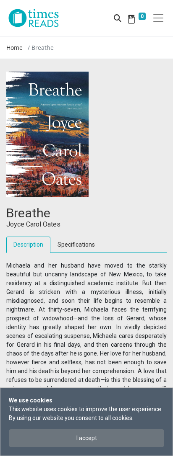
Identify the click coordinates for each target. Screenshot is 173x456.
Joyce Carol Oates (33, 224)
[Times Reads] (37, 18)
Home (14, 48)
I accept (86, 438)
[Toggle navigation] (158, 18)
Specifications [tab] (76, 244)
